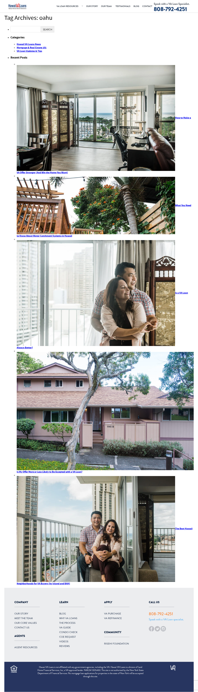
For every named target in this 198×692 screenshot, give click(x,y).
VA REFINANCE (113, 618)
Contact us (21, 627)
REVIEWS (64, 646)
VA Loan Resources (67, 6)
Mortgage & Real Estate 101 (31, 47)
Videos (63, 641)
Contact (147, 6)
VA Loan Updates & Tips (29, 51)
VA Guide (65, 627)
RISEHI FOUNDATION (116, 643)
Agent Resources (25, 647)
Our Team (106, 6)
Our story (21, 613)
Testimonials (123, 6)
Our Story (92, 6)
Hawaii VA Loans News (29, 44)
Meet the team (23, 618)
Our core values (25, 623)
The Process (67, 623)
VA (171, 666)
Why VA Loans (68, 618)
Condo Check (68, 632)
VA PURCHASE (112, 613)
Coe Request (67, 637)
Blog (136, 6)
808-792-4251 (170, 9)
